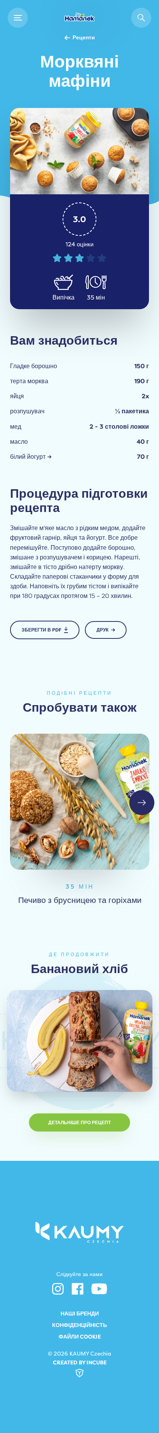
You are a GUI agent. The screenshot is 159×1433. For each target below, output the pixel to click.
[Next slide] (141, 802)
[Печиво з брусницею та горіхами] (79, 802)
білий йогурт (28, 457)
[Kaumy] (79, 1232)
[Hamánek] (79, 18)
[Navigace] (18, 18)
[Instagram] (58, 1289)
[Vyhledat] (141, 18)
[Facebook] (77, 1289)
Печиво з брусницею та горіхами (79, 900)
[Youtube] (99, 1289)
